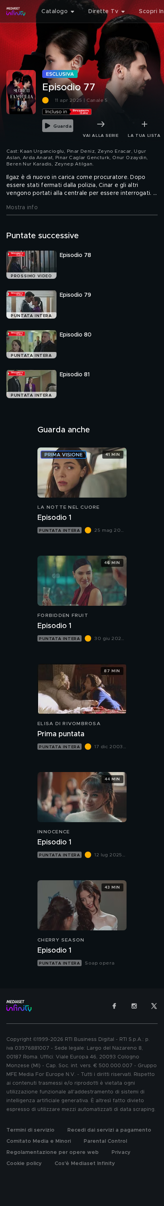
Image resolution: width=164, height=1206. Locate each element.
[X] (154, 1006)
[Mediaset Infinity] (15, 11)
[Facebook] (114, 1006)
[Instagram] (134, 1006)
